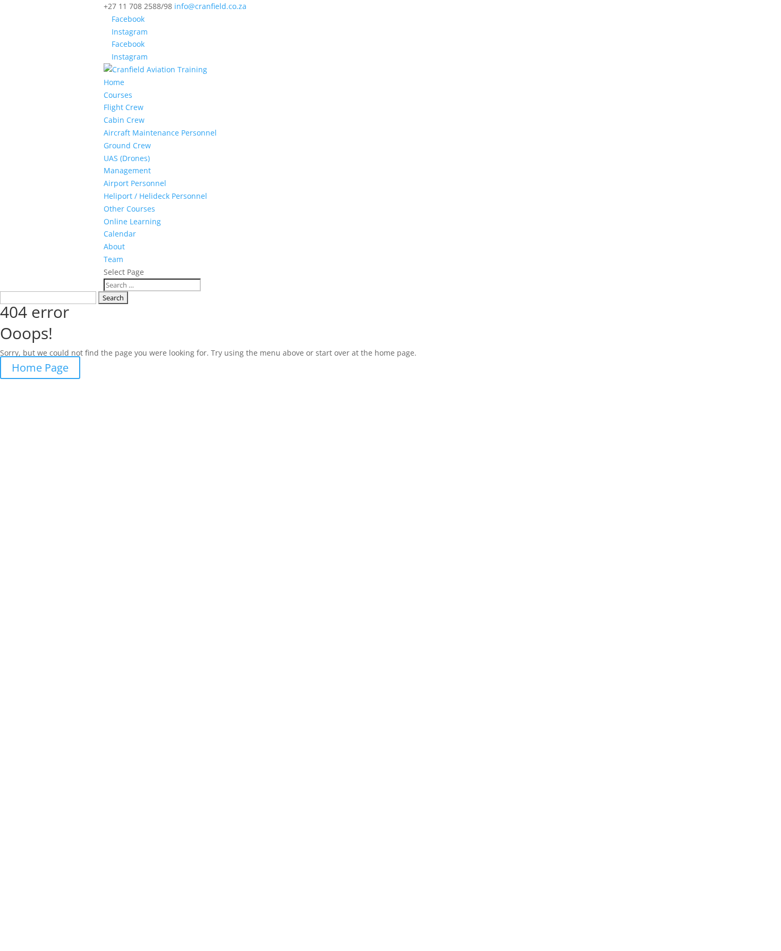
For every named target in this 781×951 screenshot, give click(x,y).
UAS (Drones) (127, 158)
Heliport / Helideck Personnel (155, 196)
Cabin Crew (124, 120)
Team (113, 259)
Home (114, 82)
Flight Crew (123, 107)
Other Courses (129, 209)
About (114, 246)
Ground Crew (127, 145)
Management (127, 170)
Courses (118, 95)
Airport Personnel (135, 183)
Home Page (40, 367)
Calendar (120, 234)
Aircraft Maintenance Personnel (160, 133)
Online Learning (132, 221)
